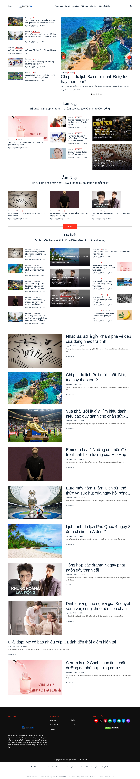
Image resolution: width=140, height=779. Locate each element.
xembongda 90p (104, 767)
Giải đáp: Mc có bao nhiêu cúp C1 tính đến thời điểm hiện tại (32, 50)
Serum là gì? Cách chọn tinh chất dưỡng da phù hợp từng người (103, 267)
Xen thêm (70, 226)
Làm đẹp (93, 6)
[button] (91, 94)
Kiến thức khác (104, 6)
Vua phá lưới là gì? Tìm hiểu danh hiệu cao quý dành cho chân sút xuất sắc (98, 416)
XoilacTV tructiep (57, 767)
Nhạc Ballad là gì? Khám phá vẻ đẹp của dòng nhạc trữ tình (35, 254)
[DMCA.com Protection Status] (112, 727)
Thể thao (84, 6)
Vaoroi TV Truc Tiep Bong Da (67, 776)
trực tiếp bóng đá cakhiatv (71, 767)
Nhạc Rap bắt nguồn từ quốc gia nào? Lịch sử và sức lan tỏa (102, 299)
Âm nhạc (75, 6)
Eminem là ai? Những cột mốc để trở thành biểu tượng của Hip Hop (35, 302)
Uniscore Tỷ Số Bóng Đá (96, 776)
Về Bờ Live (35, 776)
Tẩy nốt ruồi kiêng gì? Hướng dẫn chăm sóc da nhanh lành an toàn (77, 138)
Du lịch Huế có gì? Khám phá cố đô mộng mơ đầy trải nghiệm (102, 283)
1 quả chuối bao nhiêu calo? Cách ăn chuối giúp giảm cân (103, 315)
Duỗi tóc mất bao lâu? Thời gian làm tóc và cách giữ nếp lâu (78, 122)
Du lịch (67, 6)
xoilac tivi (40, 767)
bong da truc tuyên (82, 776)
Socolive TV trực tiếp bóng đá (89, 767)
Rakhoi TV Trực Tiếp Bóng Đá (48, 776)
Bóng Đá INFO (109, 776)
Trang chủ (59, 6)
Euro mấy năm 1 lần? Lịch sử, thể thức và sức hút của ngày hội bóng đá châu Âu (40, 36)
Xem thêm (69, 356)
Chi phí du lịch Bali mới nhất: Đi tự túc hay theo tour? (34, 270)
